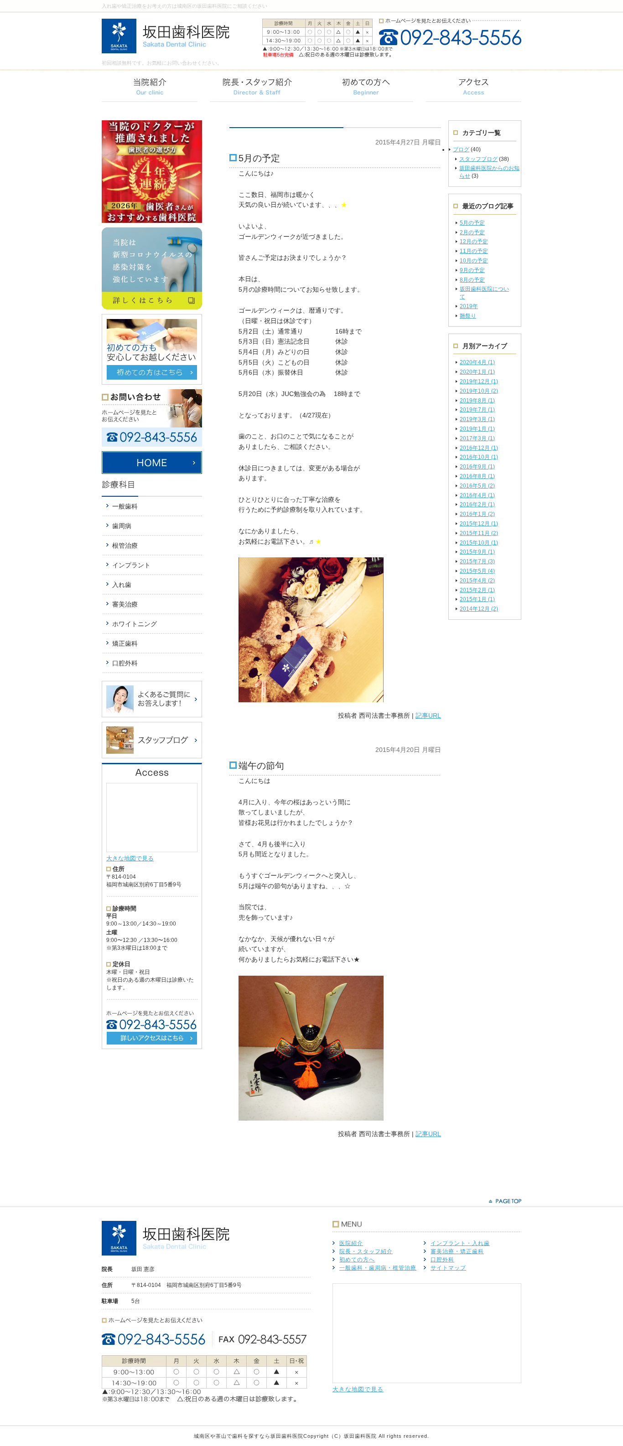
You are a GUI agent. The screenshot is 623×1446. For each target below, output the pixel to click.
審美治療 (125, 604)
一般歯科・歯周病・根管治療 (377, 1268)
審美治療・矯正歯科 (457, 1251)
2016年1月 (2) (477, 514)
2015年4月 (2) (477, 580)
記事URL (428, 715)
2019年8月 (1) (477, 400)
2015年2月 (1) (477, 590)
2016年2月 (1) (477, 504)
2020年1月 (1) (477, 372)
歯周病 (121, 526)
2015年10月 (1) (479, 543)
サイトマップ (448, 1268)
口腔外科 (125, 663)
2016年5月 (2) (477, 486)
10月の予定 (474, 260)
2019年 (469, 306)
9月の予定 (472, 270)
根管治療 (125, 545)
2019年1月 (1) (477, 429)
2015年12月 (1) (479, 523)
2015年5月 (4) (477, 571)
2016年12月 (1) (479, 448)
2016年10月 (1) (479, 457)
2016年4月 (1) (477, 495)
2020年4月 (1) (477, 362)
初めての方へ (357, 1259)
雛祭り (468, 316)
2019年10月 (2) (479, 391)
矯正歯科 (125, 643)
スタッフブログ (478, 159)
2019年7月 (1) (477, 410)
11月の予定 (474, 251)
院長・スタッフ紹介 (366, 1251)
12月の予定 (474, 241)
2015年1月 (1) (477, 599)
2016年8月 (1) (477, 476)
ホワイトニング (134, 624)
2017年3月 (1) (477, 438)
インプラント (131, 565)
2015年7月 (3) (477, 561)
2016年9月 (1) (477, 466)
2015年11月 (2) (479, 533)
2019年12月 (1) (479, 381)
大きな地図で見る (130, 858)
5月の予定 (472, 223)
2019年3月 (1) (477, 419)
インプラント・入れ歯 (460, 1243)
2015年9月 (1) (477, 552)
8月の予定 (472, 280)
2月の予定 (472, 232)
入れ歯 (121, 584)
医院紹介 (351, 1243)
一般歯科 (125, 506)
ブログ (461, 149)
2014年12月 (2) (479, 609)
